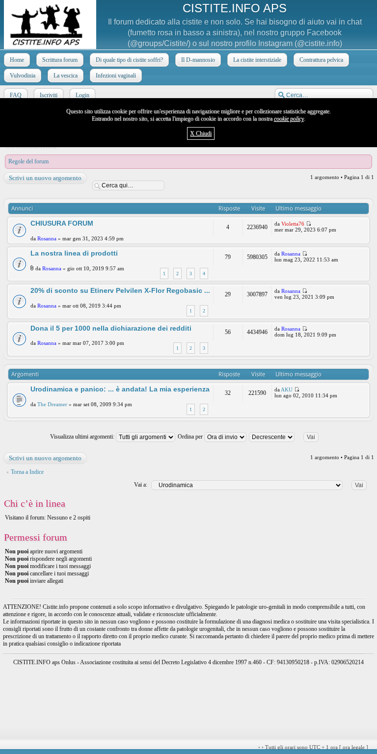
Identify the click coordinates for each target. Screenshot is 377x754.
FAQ (16, 95)
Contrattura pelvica (321, 59)
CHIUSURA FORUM (61, 223)
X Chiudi (201, 133)
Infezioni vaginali (116, 75)
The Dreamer (52, 404)
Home (17, 59)
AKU (287, 389)
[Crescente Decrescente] (288, 436)
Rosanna (46, 238)
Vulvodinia (22, 75)
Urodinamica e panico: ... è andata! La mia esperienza (120, 389)
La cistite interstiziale (257, 59)
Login (82, 95)
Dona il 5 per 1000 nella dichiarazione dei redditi (110, 328)
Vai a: (140, 484)
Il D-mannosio (198, 59)
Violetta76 (292, 224)
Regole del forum (28, 161)
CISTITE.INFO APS (235, 8)
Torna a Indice (27, 471)
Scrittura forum (60, 59)
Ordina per (191, 436)
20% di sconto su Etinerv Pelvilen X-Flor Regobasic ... (120, 290)
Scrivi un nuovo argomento (45, 178)
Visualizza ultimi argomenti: (83, 436)
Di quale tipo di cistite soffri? (129, 59)
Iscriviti (48, 95)
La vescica (66, 75)
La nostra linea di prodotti (74, 253)
